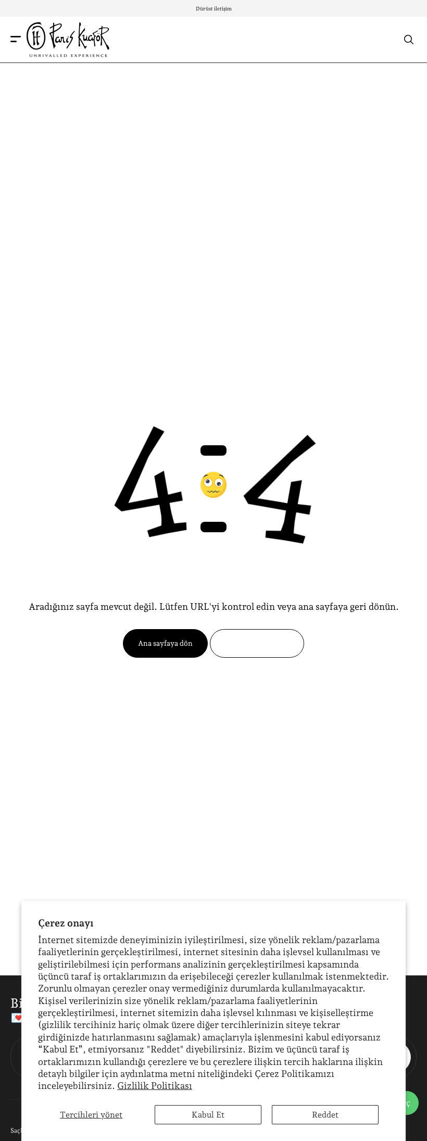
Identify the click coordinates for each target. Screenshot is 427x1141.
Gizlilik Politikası (154, 1085)
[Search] (409, 39)
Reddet (325, 1115)
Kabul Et (208, 1115)
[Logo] (67, 40)
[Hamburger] (15, 40)
